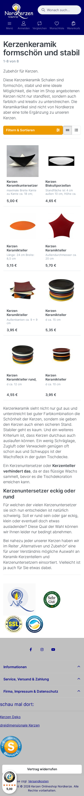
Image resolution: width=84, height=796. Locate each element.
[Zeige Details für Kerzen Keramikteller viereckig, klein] (23, 290)
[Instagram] (42, 649)
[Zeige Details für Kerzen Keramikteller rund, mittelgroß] (23, 355)
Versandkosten (38, 781)
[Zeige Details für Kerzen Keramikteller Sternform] (61, 226)
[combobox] (59, 9)
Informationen (15, 667)
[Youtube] (53, 649)
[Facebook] (31, 649)
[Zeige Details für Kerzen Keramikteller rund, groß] (61, 290)
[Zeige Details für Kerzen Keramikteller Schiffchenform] (23, 226)
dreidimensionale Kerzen (20, 725)
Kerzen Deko (10, 717)
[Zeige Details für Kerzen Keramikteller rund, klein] (61, 355)
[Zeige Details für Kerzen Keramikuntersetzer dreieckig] (23, 161)
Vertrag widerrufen (42, 769)
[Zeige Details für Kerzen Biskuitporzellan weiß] (61, 161)
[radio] (67, 130)
